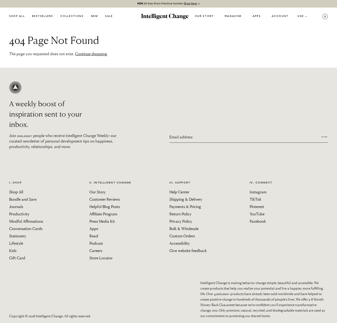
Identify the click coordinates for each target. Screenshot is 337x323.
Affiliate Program (103, 213)
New (94, 16)
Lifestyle (16, 243)
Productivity (19, 213)
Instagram (258, 191)
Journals (16, 206)
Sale (109, 16)
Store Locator (101, 257)
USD (301, 16)
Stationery (17, 235)
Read (93, 235)
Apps (257, 16)
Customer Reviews (104, 199)
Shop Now (190, 3)
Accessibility (179, 243)
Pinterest (257, 206)
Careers (95, 250)
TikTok (255, 199)
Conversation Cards (25, 228)
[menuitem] (94, 16)
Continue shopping (91, 53)
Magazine (233, 16)
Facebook (258, 221)
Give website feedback (188, 250)
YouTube (257, 213)
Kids (13, 250)
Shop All (17, 16)
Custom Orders (182, 235)
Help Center (179, 191)
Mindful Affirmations (26, 221)
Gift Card (17, 257)
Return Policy (180, 213)
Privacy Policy (180, 221)
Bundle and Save (22, 199)
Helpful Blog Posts (104, 206)
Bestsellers (42, 16)
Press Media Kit (102, 221)
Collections (71, 16)
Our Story (204, 16)
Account (280, 16)
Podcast (96, 243)
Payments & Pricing (185, 206)
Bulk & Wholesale (184, 228)
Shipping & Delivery (185, 199)
